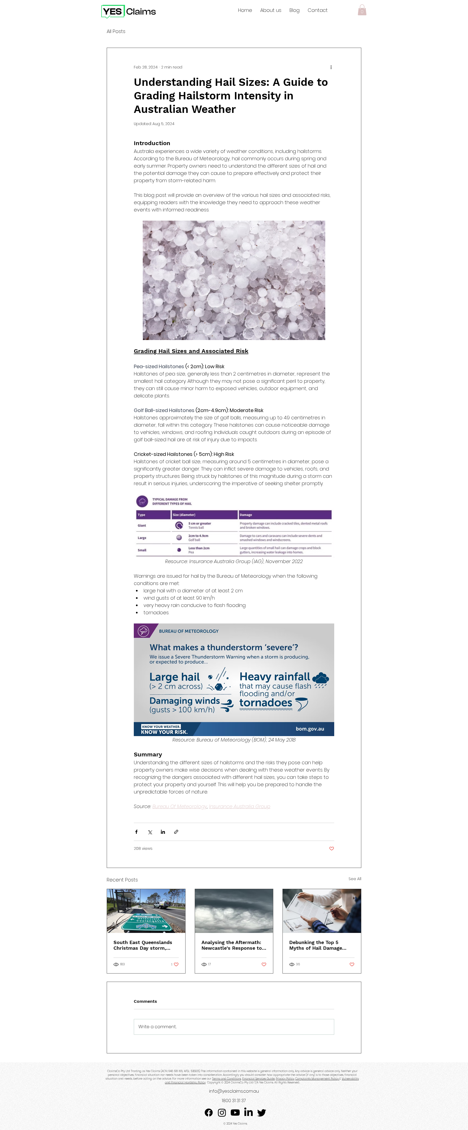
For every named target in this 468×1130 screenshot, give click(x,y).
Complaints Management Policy (317, 1079)
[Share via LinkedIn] (162, 831)
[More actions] (331, 67)
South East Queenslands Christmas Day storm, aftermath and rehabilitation (142, 945)
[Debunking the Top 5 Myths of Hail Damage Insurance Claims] (322, 911)
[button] (362, 9)
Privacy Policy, (285, 1079)
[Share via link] (176, 831)
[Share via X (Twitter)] (149, 831)
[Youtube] (235, 1112)
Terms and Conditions (226, 1079)
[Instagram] (222, 1112)
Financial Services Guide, (258, 1079)
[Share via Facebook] (136, 831)
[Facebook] (208, 1112)
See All (355, 878)
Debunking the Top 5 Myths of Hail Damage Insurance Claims (315, 945)
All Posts (116, 31)
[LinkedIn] (248, 1112)
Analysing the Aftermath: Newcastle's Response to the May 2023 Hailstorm (232, 945)
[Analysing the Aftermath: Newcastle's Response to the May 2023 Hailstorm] (234, 911)
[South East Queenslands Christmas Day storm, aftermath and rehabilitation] (146, 911)
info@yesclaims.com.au (234, 1091)
